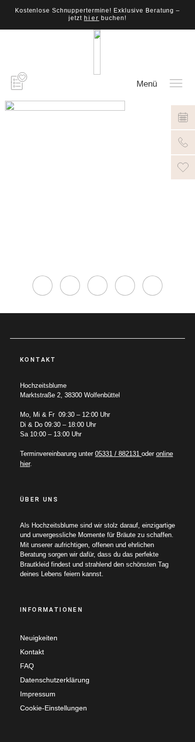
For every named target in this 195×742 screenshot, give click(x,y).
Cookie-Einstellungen (53, 708)
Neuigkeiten (39, 638)
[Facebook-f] (70, 286)
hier (92, 18)
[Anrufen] (183, 142)
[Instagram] (42, 286)
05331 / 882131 (118, 453)
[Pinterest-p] (125, 286)
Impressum (38, 694)
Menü (146, 84)
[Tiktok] (98, 286)
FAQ (27, 666)
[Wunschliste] (183, 167)
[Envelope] (152, 286)
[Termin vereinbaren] (183, 117)
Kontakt (32, 652)
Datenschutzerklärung (55, 680)
